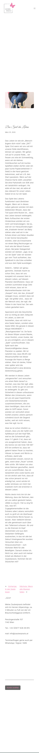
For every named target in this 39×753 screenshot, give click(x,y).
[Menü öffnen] (34, 8)
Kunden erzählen (13, 687)
